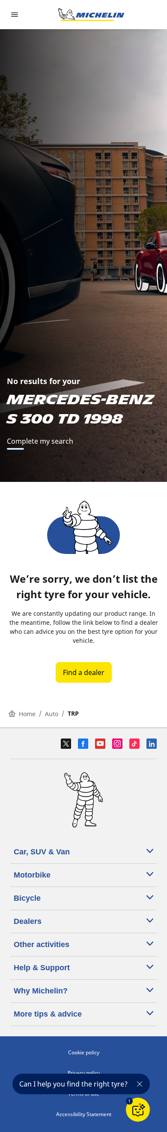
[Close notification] (139, 1084)
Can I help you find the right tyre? (73, 1084)
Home (27, 714)
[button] (129, 1101)
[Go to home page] (91, 14)
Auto (51, 714)
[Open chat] (138, 1110)
